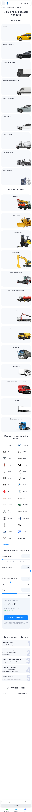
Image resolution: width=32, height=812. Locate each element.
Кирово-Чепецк (22, 694)
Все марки (5, 544)
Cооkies (11, 802)
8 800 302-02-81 (25, 3)
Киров (5, 694)
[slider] (2, 560)
